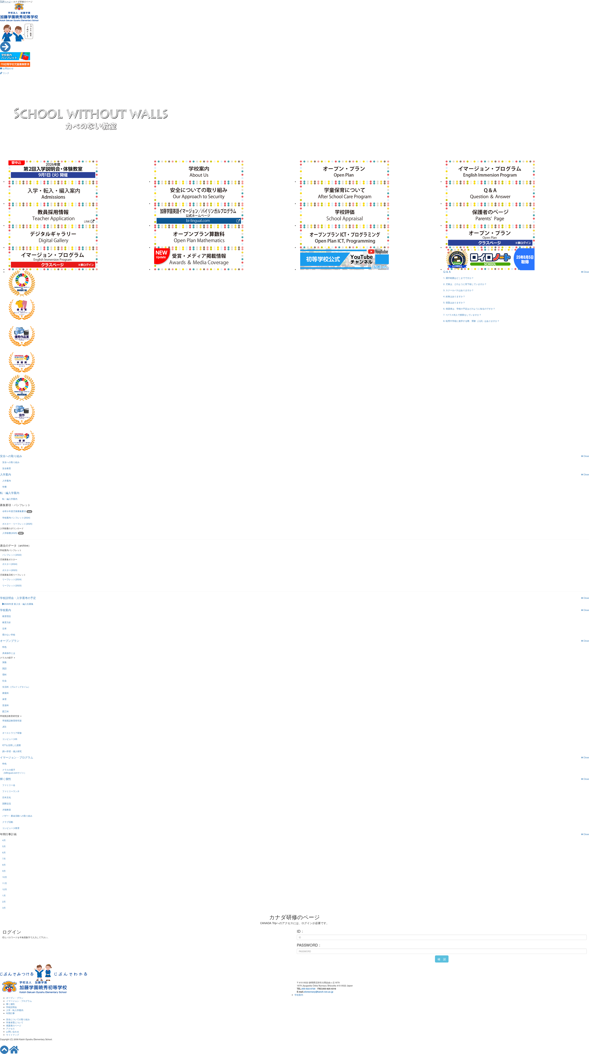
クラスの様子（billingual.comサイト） (14, 771)
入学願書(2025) (12, 533)
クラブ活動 (7, 821)
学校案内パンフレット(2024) (16, 517)
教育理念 (6, 616)
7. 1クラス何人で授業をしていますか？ (462, 314)
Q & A (447, 272)
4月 (4, 840)
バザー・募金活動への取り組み (17, 815)
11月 (4, 883)
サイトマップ (12, 1034)
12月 (4, 889)
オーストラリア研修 (12, 732)
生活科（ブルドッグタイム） (16, 686)
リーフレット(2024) (12, 579)
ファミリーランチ (10, 791)
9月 (4, 870)
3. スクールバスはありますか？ (458, 290)
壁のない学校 (8, 634)
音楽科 (5, 705)
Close (586, 271)
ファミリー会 (8, 785)
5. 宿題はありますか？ (454, 302)
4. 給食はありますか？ (454, 296)
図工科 (5, 711)
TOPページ (5, 1)
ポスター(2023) (9, 570)
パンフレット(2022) (12, 554)
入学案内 (5, 474)
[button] (441, 958)
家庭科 (5, 692)
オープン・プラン (14, 997)
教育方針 (6, 622)
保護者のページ (13, 1025)
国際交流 (6, 803)
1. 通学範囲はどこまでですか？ (458, 277)
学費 (4, 486)
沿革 (4, 628)
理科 (4, 674)
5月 (4, 846)
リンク (5, 72)
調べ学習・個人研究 (12, 751)
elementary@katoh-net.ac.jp (318, 991)
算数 (4, 662)
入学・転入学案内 (14, 1010)
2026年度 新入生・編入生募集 (18, 603)
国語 (4, 668)
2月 (4, 901)
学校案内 (5, 610)
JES (4, 726)
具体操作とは (8, 653)
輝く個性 (5, 779)
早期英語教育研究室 (12, 720)
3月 (4, 907)
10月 (4, 877)
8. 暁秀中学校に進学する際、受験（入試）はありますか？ (471, 320)
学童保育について (14, 1022)
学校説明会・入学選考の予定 (18, 598)
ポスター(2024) (9, 563)
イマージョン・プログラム (16, 757)
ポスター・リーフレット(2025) (17, 523)
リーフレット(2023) (12, 585)
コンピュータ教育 (10, 828)
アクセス (10, 1028)
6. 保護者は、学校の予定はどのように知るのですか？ (469, 308)
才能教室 (6, 809)
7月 (4, 858)
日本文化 (6, 797)
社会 (4, 680)
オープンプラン (9, 641)
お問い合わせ (12, 1031)
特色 (4, 646)
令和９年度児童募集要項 (16, 511)
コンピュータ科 (9, 738)
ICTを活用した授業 (11, 745)
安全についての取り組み (18, 1019)
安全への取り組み (11, 456)
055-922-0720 (308, 988)
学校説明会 (11, 1007)
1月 (4, 895)
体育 (4, 699)
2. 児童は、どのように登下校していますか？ (465, 284)
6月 (4, 852)
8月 (4, 864)
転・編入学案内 (9, 493)
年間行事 (10, 1013)
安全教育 (6, 468)
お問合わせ (7, 68)
